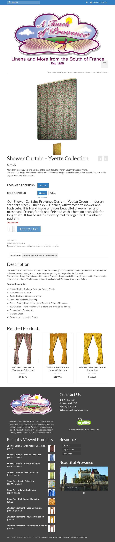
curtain (13, 246)
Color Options (16, 193)
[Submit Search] (9, 2)
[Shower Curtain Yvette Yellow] (57, 148)
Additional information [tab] (33, 255)
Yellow (53, 193)
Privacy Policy (82, 537)
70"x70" (43, 185)
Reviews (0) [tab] (51, 255)
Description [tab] (15, 255)
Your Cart (100, 2)
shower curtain (54, 246)
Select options (23, 381)
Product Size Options (21, 185)
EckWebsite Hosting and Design (51, 537)
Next (105, 358)
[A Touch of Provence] (57, 37)
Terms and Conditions (70, 537)
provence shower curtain (39, 246)
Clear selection (42, 197)
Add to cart (28, 229)
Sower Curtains (19, 243)
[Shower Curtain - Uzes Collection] (100, 158)
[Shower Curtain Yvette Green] (57, 108)
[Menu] (104, 64)
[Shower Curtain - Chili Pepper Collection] (106, 158)
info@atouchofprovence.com (75, 410)
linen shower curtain (23, 246)
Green (42, 193)
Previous (9, 358)
